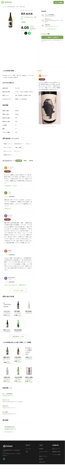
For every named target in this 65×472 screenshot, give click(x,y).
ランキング (28, 448)
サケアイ (4, 6)
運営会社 (41, 459)
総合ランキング (56, 448)
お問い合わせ (42, 462)
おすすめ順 (18, 160)
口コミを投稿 (58, 2)
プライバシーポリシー (43, 452)
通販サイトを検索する (53, 37)
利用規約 (41, 448)
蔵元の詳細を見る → (9, 431)
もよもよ (10, 215)
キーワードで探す (56, 454)
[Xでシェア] (25, 33)
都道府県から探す (56, 451)
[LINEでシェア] (29, 33)
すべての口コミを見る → (49, 126)
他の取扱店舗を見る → (52, 29)
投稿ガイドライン (43, 456)
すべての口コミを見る (18, 290)
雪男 (17, 6)
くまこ (9, 192)
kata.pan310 (11, 277)
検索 (27, 451)
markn (9, 250)
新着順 (25, 160)
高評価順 (31, 160)
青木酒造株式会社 (11, 6)
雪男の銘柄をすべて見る (18, 336)
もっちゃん (11, 167)
